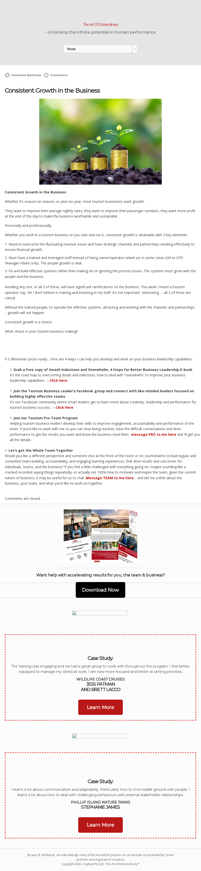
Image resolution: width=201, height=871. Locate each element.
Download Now (100, 590)
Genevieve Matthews (26, 75)
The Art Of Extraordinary (100, 24)
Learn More (100, 707)
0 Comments (59, 75)
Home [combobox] (71, 49)
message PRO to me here (154, 434)
